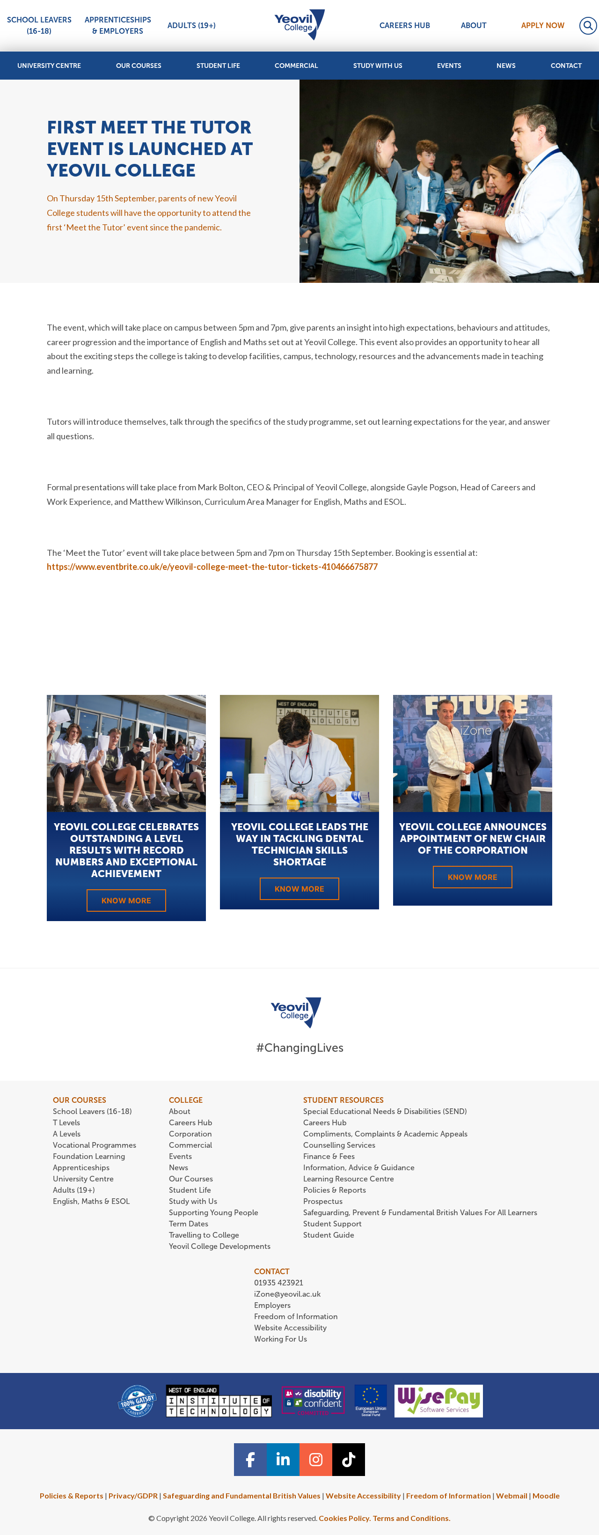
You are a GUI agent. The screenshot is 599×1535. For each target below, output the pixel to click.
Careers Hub (405, 25)
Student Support (332, 1223)
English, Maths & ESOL (92, 1201)
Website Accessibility (290, 1327)
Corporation (190, 1133)
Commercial (296, 66)
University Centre (49, 66)
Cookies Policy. (345, 1517)
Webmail (511, 1495)
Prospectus (323, 1201)
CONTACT (272, 1271)
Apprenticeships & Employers (118, 25)
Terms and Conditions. (412, 1517)
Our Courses (138, 66)
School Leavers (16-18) (39, 25)
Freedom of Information (296, 1316)
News (506, 66)
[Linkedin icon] (283, 1459)
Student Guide (328, 1235)
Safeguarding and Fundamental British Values (242, 1495)
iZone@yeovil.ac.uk (287, 1294)
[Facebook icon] (250, 1459)
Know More (126, 900)
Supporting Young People (213, 1212)
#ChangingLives (299, 1048)
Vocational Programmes (94, 1145)
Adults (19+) (192, 25)
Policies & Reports (334, 1190)
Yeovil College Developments (219, 1246)
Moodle (546, 1495)
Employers (272, 1305)
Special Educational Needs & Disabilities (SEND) (385, 1111)
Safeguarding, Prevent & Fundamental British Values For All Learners (421, 1212)
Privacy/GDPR (133, 1495)
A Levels (66, 1133)
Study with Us (377, 66)
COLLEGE (186, 1100)
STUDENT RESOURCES (343, 1100)
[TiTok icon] (348, 1459)
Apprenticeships (81, 1167)
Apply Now (542, 25)
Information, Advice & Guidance (359, 1167)
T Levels (66, 1122)
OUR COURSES (79, 1100)
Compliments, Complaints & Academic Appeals (385, 1133)
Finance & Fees (329, 1156)
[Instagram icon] (316, 1459)
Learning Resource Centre (348, 1178)
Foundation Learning (89, 1156)
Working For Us (280, 1339)
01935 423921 (278, 1282)
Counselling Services (339, 1145)
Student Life (218, 66)
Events (449, 66)
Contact (566, 66)
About (474, 25)
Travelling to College (204, 1235)
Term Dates (188, 1223)
